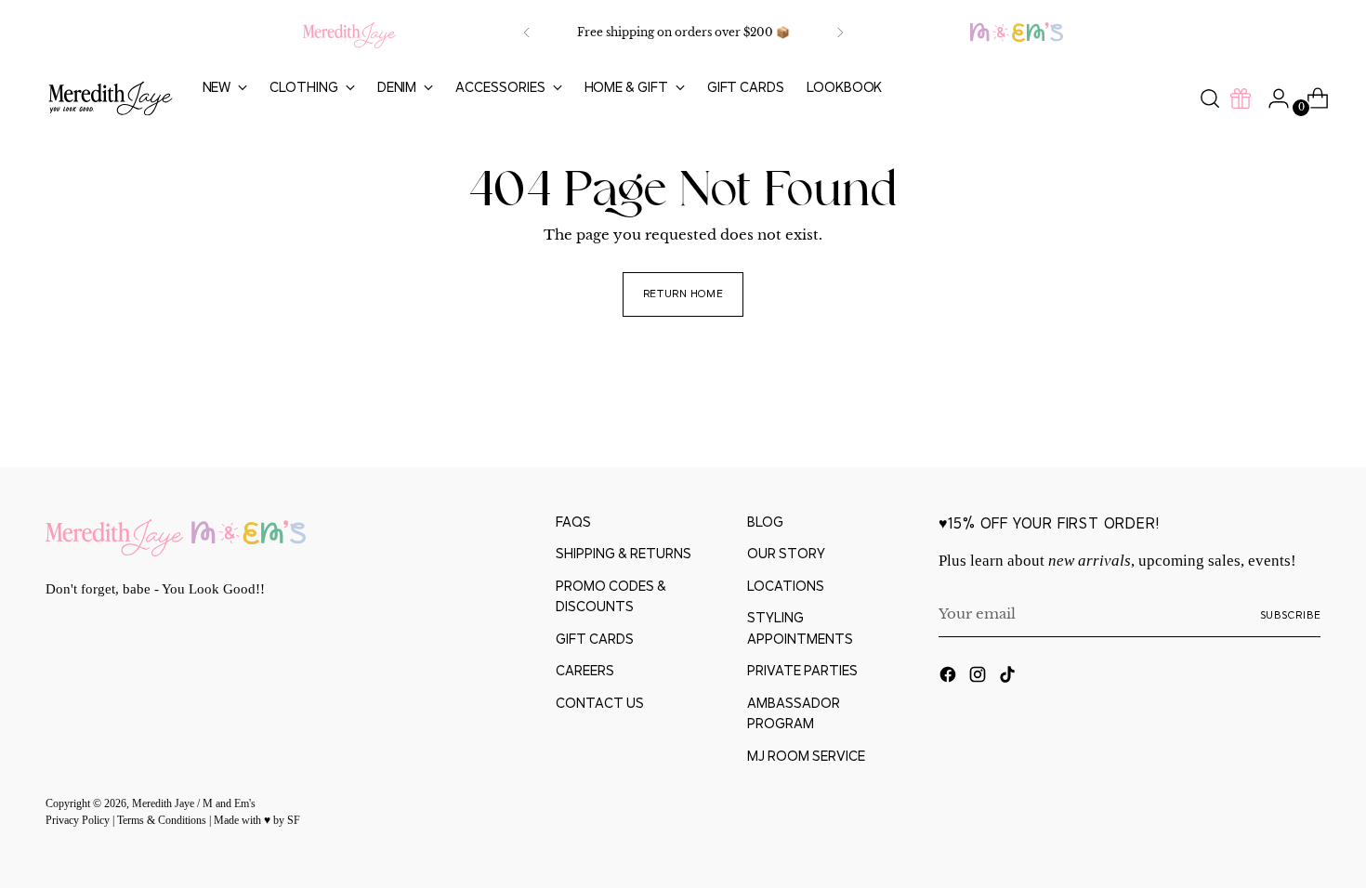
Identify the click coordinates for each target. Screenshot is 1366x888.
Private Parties (802, 670)
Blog (765, 521)
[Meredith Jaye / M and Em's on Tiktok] (1009, 677)
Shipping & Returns (623, 553)
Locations (785, 585)
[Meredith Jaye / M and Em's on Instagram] (979, 677)
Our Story (786, 553)
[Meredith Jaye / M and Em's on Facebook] (950, 677)
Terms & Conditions (163, 821)
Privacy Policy (79, 821)
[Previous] (526, 32)
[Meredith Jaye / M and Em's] (111, 99)
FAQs (573, 521)
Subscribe (1290, 614)
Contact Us (600, 703)
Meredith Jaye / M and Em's (194, 804)
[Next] (840, 32)
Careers (585, 670)
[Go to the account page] (1271, 98)
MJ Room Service (806, 755)
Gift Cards (595, 638)
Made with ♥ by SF (257, 821)
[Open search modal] (1209, 98)
